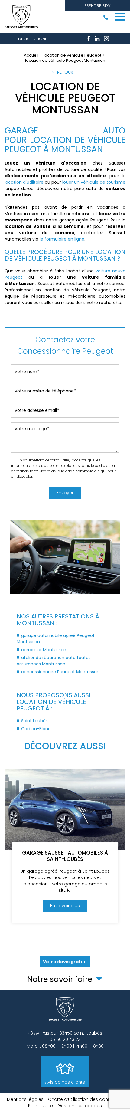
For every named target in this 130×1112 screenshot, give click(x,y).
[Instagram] (106, 39)
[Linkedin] (97, 39)
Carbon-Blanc (36, 729)
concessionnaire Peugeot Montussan (60, 672)
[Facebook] (88, 39)
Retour (65, 72)
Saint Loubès (34, 721)
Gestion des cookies (79, 1106)
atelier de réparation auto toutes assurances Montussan (54, 660)
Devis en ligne (32, 39)
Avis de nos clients (65, 1082)
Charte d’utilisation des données (83, 1099)
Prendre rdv (97, 5)
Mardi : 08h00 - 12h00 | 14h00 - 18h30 (65, 1046)
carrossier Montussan (43, 650)
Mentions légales (25, 1099)
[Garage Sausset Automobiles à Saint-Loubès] (65, 846)
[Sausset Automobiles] (22, 16)
